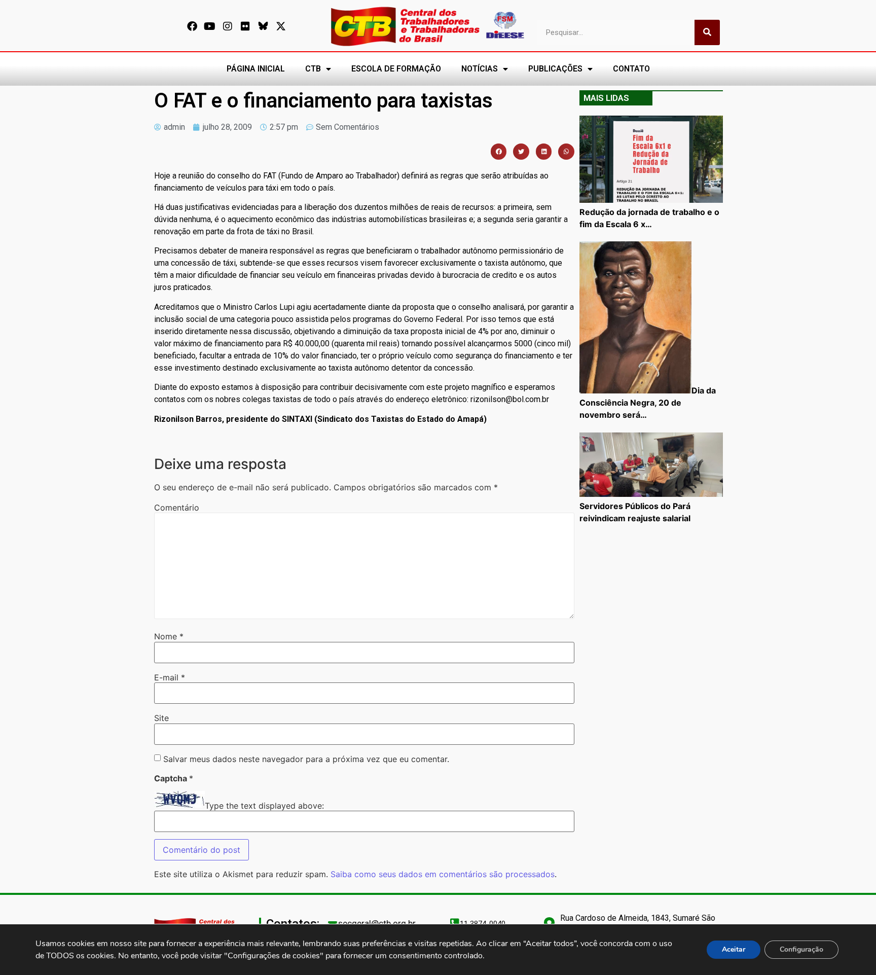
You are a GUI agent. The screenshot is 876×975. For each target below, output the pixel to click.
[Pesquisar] (707, 32)
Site (161, 718)
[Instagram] (228, 26)
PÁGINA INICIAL (256, 69)
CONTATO (631, 69)
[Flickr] (245, 26)
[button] (499, 151)
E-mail (169, 677)
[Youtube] (210, 26)
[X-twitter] (281, 26)
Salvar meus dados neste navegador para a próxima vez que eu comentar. (306, 759)
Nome (169, 636)
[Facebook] (192, 26)
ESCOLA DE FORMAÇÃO (396, 69)
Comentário (176, 507)
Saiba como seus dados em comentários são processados (443, 874)
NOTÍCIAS (479, 69)
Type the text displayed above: (264, 806)
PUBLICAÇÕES (555, 69)
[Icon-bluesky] (263, 26)
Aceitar (733, 949)
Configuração (801, 949)
